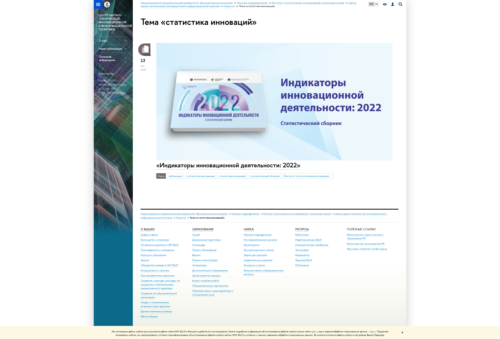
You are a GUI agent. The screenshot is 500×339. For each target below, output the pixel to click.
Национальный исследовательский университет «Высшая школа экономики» (184, 213)
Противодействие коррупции (158, 275)
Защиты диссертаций (255, 255)
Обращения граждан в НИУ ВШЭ (159, 265)
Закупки (145, 260)
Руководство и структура (155, 239)
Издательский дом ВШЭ (308, 239)
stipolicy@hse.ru (116, 92)
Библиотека (302, 234)
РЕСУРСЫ (302, 229)
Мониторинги (251, 245)
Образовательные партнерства (210, 285)
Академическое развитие (258, 260)
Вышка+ (196, 255)
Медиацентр (302, 255)
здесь (314, 331)
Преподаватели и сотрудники (157, 250)
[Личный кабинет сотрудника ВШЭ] (393, 4)
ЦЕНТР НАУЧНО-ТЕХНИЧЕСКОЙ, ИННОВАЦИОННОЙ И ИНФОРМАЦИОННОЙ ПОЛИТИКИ (115, 22)
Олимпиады (198, 245)
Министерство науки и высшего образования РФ (365, 236)
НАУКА (249, 229)
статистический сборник (265, 176)
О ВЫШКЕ (148, 229)
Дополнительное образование (210, 270)
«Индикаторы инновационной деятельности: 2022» (228, 165)
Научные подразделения (245, 213)
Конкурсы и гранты (254, 265)
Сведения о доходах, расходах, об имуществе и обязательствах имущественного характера (160, 284)
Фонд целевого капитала (155, 270)
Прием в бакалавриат (204, 250)
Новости (181, 217)
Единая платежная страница (156, 311)
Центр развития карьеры (206, 275)
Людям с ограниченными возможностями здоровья (155, 304)
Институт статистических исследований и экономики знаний (308, 176)
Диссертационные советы (259, 250)
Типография (302, 250)
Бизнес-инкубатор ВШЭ (205, 280)
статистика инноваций (232, 176)
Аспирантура (199, 265)
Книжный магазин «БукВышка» (312, 245)
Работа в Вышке (149, 316)
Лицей (196, 234)
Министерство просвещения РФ (366, 243)
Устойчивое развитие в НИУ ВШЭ (160, 245)
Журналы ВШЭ (303, 260)
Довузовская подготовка (206, 239)
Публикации (302, 265)
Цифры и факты (149, 234)
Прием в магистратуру (205, 260)
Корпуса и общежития (153, 255)
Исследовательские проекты (260, 239)
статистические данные (200, 176)
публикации (175, 176)
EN (376, 4)
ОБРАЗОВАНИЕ (202, 229)
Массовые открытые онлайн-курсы (367, 248)
